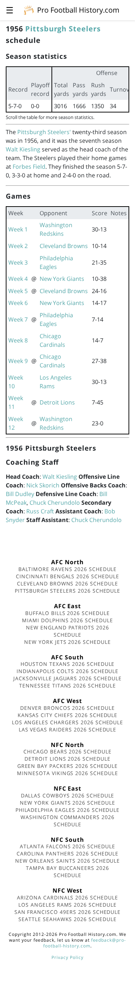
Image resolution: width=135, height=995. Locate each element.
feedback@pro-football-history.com (84, 943)
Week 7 (18, 319)
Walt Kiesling (23, 149)
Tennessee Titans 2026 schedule (67, 685)
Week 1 (18, 229)
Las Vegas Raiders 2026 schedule (68, 729)
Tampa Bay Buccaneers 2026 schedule (67, 871)
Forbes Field (29, 167)
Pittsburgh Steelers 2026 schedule (68, 590)
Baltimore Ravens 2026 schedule (67, 569)
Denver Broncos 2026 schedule (67, 707)
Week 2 (18, 246)
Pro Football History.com (78, 10)
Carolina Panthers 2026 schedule (68, 853)
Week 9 (18, 361)
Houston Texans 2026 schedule (68, 663)
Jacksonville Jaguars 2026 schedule (67, 678)
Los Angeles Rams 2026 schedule (67, 904)
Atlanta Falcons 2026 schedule (67, 846)
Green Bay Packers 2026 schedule (67, 765)
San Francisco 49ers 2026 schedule (67, 911)
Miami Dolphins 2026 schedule (67, 620)
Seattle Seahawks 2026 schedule (67, 919)
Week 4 (18, 279)
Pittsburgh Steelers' (44, 132)
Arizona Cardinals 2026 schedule (67, 897)
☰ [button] (10, 10)
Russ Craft (40, 511)
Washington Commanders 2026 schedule (67, 821)
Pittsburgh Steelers (63, 29)
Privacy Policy (67, 957)
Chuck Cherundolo (55, 503)
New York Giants (62, 279)
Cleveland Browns (64, 246)
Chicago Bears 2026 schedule (67, 751)
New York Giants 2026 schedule (67, 802)
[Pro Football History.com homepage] (28, 10)
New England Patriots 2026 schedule (67, 631)
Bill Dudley (20, 494)
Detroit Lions (57, 402)
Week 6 (18, 303)
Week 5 (18, 291)
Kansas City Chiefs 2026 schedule (68, 715)
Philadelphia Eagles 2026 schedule (67, 809)
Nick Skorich (42, 485)
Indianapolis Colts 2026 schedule (68, 671)
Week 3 (18, 262)
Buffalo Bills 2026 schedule (67, 613)
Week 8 (18, 340)
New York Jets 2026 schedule (67, 641)
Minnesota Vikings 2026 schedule (67, 773)
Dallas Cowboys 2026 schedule (67, 795)
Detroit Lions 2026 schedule (67, 758)
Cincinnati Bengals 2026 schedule (67, 576)
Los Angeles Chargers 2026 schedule (67, 722)
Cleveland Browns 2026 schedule (67, 583)
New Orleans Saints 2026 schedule (67, 860)
